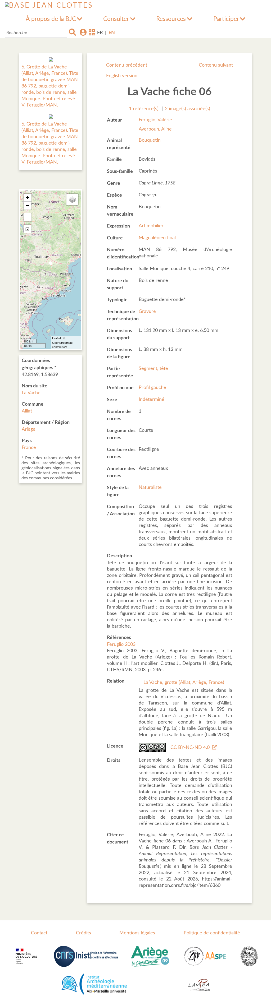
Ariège (28, 429)
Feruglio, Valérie (155, 120)
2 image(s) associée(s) (187, 108)
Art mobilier (151, 226)
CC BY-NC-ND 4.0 (190, 747)
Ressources (171, 19)
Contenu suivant (216, 65)
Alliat (27, 411)
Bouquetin (150, 140)
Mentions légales (137, 933)
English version (121, 75)
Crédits (83, 933)
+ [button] (27, 197)
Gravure (147, 311)
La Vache (31, 393)
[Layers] (72, 199)
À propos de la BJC (51, 19)
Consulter (116, 19)
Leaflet (56, 338)
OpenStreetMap (62, 342)
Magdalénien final (157, 237)
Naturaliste (150, 487)
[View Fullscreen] (27, 217)
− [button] (27, 205)
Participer (226, 19)
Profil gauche (152, 387)
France (29, 447)
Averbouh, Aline (155, 129)
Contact (39, 933)
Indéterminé (151, 399)
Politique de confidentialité (212, 933)
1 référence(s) (144, 108)
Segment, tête (153, 368)
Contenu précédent (126, 65)
